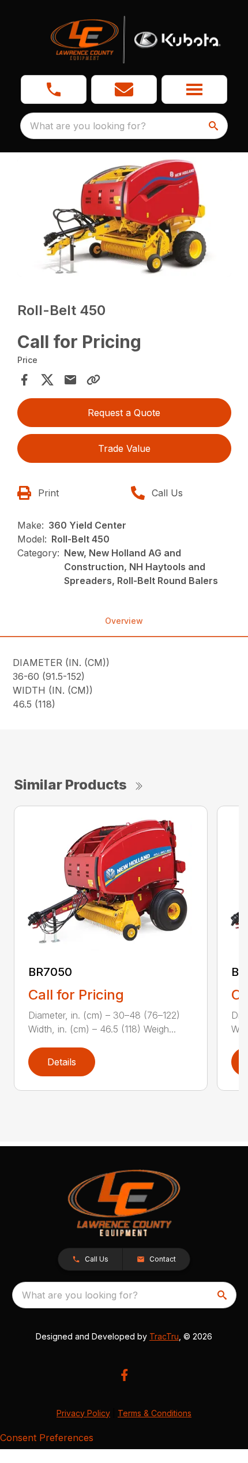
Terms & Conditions (154, 1413)
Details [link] (61, 1062)
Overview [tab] (124, 621)
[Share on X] (47, 380)
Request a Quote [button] (124, 412)
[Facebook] (124, 1375)
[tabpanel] (124, 219)
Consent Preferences (46, 1437)
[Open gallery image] (124, 217)
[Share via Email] (70, 380)
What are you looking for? (88, 126)
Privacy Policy (83, 1413)
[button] (54, 89)
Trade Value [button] (124, 448)
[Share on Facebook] (24, 380)
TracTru (164, 1336)
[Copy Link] (93, 380)
